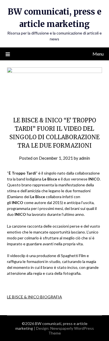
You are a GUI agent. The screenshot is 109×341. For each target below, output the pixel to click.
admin (84, 158)
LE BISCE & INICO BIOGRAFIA (34, 296)
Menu (98, 53)
